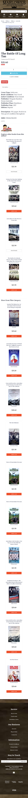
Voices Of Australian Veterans (14, 462)
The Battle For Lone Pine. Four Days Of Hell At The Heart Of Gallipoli (14, 141)
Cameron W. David (14, 162)
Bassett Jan (14, 406)
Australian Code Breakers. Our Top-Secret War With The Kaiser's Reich (14, 543)
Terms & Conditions (14, 744)
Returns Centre (14, 750)
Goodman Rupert (14, 682)
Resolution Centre (14, 719)
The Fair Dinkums (14, 422)
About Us (14, 728)
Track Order (14, 716)
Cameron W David (14, 281)
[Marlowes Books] (14, 4)
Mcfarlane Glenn (14, 445)
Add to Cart (14, 211)
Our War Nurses (14, 659)
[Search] (25, 11)
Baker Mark (14, 603)
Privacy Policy (14, 747)
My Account (14, 713)
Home (2, 21)
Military (8, 21)
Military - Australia (15, 21)
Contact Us (14, 734)
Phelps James (14, 564)
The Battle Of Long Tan (8, 22)
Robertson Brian (14, 485)
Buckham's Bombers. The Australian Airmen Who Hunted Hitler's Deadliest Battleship (14, 582)
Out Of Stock (14, 171)
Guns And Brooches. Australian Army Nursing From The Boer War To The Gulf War (14, 385)
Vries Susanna (14, 366)
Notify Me (14, 73)
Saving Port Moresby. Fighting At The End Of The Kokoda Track (14, 181)
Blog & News (14, 731)
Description (5, 87)
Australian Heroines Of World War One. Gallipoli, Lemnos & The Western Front (14, 345)
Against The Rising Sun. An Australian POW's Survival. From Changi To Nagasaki (14, 306)
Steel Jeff (14, 327)
